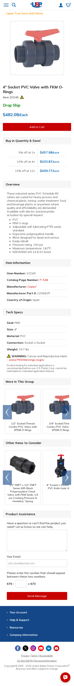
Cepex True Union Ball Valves (24, 13)
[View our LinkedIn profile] (48, 648)
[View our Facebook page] (17, 648)
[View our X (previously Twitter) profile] (25, 648)
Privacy (25, 655)
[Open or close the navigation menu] (6, 5)
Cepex (32, 286)
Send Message (37, 596)
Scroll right (66, 412)
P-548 (44, 280)
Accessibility (46, 655)
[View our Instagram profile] (33, 648)
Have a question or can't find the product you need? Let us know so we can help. (36, 525)
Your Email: (14, 556)
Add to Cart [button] (37, 127)
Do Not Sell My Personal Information (37, 660)
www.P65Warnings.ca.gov (26, 360)
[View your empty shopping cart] (68, 5)
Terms (34, 655)
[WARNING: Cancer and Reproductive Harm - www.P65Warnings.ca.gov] (22, 97)
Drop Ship (11, 105)
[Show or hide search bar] (14, 5)
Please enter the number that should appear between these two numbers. (36, 574)
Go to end (7, 412)
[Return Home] (37, 5)
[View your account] (61, 5)
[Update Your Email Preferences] (56, 648)
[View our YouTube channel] (41, 648)
